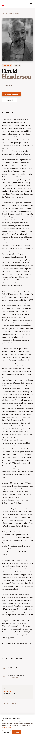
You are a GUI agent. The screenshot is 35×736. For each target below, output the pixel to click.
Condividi (9, 100)
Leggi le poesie (11, 94)
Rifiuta (6, 732)
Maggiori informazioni (9, 727)
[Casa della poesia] (3, 4)
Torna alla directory (9, 703)
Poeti (3, 13)
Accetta (16, 732)
